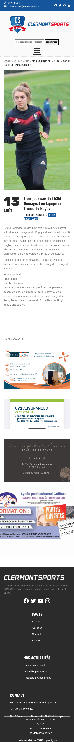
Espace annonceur (40, 728)
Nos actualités (21, 61)
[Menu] (37, 51)
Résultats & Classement (37, 677)
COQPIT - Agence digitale (47, 740)
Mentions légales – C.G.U (40, 719)
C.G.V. (40, 724)
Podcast (36, 640)
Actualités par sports (35, 671)
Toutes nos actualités (35, 665)
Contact (36, 634)
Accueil (7, 61)
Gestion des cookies (40, 733)
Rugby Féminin (31, 218)
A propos (37, 627)
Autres (52, 215)
